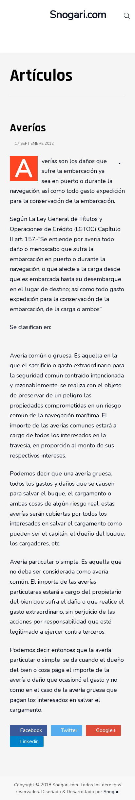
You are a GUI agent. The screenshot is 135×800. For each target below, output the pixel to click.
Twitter (68, 730)
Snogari (112, 792)
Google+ (105, 730)
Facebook (30, 730)
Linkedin (29, 741)
